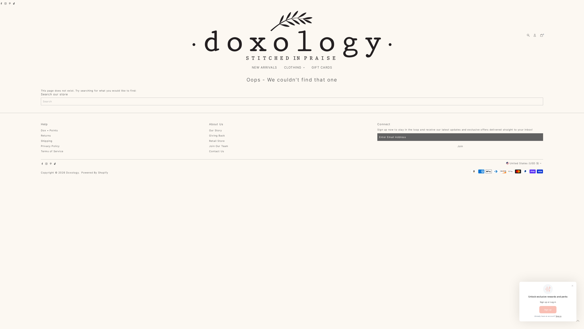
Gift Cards (322, 67)
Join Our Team (218, 146)
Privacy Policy (50, 146)
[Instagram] (5, 3)
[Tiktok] (14, 3)
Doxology (72, 172)
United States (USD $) (524, 163)
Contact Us (216, 151)
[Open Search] (528, 35)
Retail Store (217, 140)
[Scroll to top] (578, 321)
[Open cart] (541, 35)
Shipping (46, 140)
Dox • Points (49, 130)
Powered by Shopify (94, 172)
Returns (46, 135)
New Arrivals (264, 67)
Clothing (293, 67)
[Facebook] (1, 3)
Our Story (215, 130)
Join (460, 146)
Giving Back (217, 135)
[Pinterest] (9, 3)
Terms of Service (52, 151)
